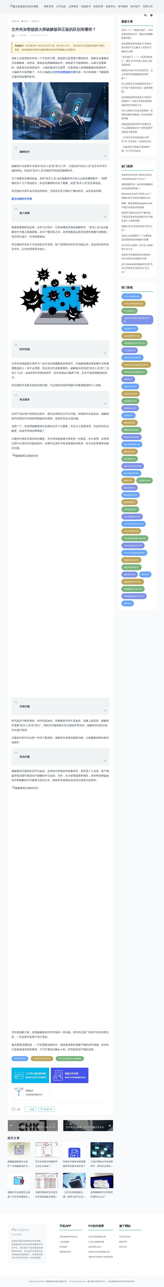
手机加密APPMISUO (69, 1236)
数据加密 (129, 488)
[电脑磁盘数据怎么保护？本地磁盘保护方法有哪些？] (19, 1149)
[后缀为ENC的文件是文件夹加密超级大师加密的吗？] (46, 1181)
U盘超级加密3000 (134, 343)
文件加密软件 (132, 516)
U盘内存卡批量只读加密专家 (137, 320)
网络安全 (129, 574)
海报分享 (48, 1109)
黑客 (127, 603)
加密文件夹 (130, 394)
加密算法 (110, 6)
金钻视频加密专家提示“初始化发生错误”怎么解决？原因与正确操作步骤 (136, 47)
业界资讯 (73, 6)
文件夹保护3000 (133, 524)
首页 (26, 21)
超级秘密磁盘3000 (134, 596)
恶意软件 (144, 480)
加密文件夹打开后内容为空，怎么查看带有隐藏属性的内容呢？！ (137, 74)
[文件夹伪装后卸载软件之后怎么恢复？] (46, 1150)
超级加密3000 (132, 582)
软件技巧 (135, 6)
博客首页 (49, 6)
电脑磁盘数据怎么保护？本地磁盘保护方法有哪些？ (19, 1166)
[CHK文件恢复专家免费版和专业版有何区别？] (74, 1153)
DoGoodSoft (124, 1236)
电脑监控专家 (131, 560)
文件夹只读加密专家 (134, 553)
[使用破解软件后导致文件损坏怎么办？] (101, 1184)
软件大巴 (123, 1247)
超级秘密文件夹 (133, 589)
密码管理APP (65, 1252)
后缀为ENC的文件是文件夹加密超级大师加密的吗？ (46, 1196)
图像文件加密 (131, 437)
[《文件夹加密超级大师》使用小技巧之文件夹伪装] (74, 1184)
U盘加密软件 (131, 336)
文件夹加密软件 (133, 545)
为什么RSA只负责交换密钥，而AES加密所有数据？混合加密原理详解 (137, 114)
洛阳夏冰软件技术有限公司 (56, 1281)
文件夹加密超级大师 (42, 1058)
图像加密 (129, 422)
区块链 (128, 415)
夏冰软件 (129, 451)
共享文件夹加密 (132, 357)
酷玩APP (123, 1242)
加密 (128, 379)
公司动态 (61, 6)
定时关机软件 (131, 473)
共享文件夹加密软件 (134, 372)
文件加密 (130, 509)
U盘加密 (130, 328)
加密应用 (98, 6)
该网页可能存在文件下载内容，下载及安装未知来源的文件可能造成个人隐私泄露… (137, 216)
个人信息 (129, 350)
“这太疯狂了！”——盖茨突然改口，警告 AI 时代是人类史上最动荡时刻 (136, 60)
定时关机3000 (132, 466)
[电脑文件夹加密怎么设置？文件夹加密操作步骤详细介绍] (19, 1180)
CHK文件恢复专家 (133, 303)
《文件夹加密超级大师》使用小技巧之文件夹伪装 (74, 1196)
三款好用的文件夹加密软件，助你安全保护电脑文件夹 (101, 1166)
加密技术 (86, 6)
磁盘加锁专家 (131, 567)
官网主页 (148, 6)
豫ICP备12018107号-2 (96, 1281)
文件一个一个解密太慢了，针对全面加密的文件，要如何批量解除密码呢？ (137, 34)
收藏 (32, 1109)
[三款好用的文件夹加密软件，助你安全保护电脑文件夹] (101, 1153)
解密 (145, 574)
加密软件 (130, 408)
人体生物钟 (64, 1242)
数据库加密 (130, 495)
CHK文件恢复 (131, 296)
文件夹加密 (131, 531)
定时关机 (129, 459)
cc (16, 35)
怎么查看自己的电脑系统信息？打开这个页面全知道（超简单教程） (137, 87)
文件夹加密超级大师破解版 (69, 1058)
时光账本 (63, 1247)
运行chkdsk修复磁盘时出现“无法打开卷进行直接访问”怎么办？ (137, 268)
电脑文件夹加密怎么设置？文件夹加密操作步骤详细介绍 (19, 1196)
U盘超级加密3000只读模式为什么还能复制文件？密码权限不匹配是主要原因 (137, 128)
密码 (128, 480)
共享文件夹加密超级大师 (136, 365)
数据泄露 (129, 502)
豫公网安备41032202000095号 (122, 1281)
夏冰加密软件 (20, 1058)
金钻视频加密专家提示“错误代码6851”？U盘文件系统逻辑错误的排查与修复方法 (136, 101)
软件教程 (123, 6)
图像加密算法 (131, 430)
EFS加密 (129, 311)
